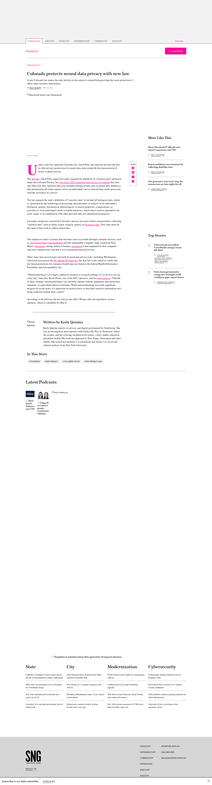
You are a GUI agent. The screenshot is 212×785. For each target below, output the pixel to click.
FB (162, 763)
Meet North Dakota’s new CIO (30, 404)
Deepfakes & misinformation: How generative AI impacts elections (88, 656)
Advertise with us (170, 746)
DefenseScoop (81, 41)
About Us (31, 768)
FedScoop (64, 41)
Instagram (176, 763)
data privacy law (93, 361)
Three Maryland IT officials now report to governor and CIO (164, 148)
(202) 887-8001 (167, 752)
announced (76, 246)
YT (180, 763)
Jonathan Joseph (159, 189)
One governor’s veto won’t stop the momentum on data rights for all (165, 183)
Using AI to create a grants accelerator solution (43, 408)
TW (167, 763)
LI (171, 763)
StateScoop (34, 41)
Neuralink (40, 246)
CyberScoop (100, 41)
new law (35, 178)
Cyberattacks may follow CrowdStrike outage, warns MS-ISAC (167, 247)
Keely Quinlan (35, 88)
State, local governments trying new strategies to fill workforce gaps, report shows (169, 274)
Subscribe (177, 51)
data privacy (51, 361)
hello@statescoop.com (173, 758)
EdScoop (117, 41)
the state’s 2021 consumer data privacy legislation (85, 182)
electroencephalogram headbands (46, 242)
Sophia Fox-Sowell (163, 258)
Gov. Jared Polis (71, 361)
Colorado (34, 361)
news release (104, 278)
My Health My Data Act (66, 260)
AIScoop (49, 41)
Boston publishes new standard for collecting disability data (165, 166)
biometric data (92, 224)
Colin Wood (163, 255)
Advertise (179, 41)
